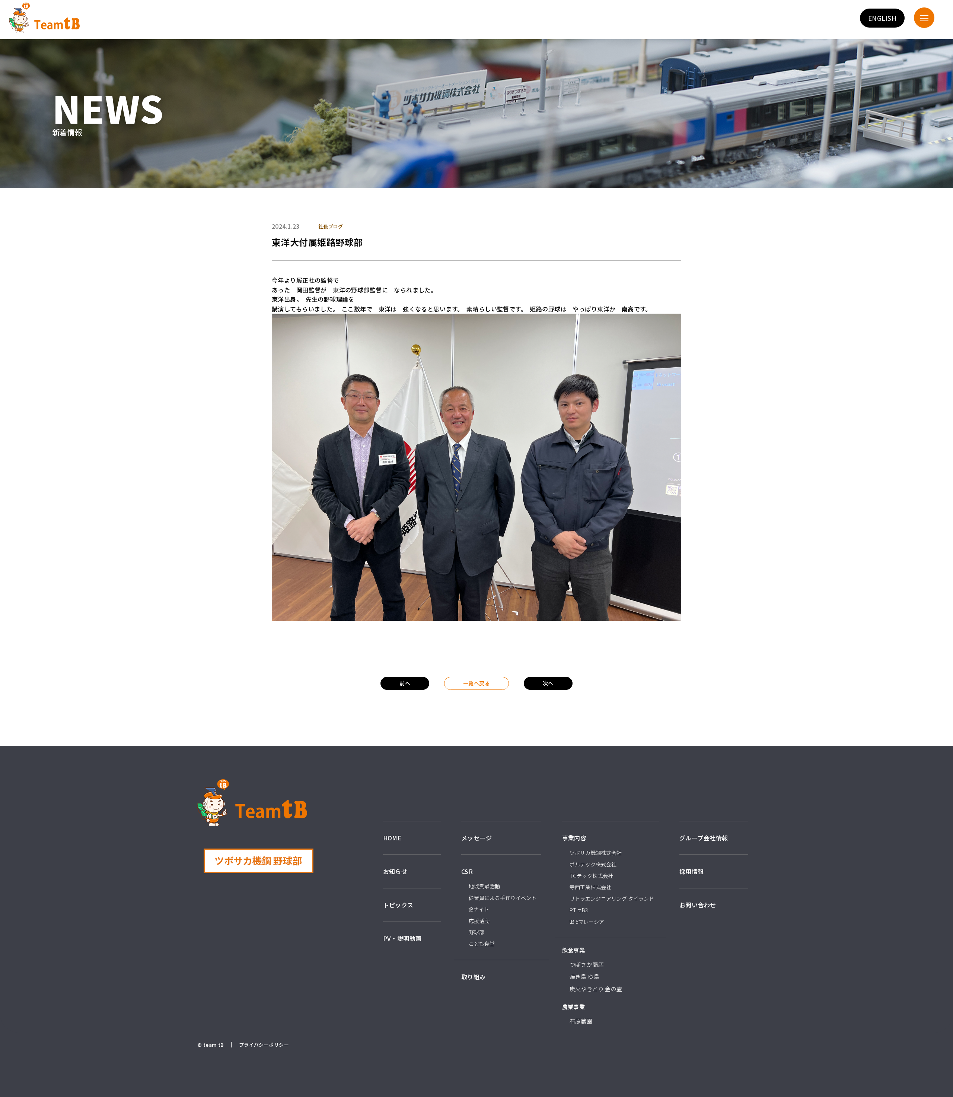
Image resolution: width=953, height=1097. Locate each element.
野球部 (476, 932)
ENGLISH (882, 18)
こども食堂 (482, 943)
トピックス (398, 904)
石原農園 (581, 1021)
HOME (392, 837)
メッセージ (476, 837)
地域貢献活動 (484, 886)
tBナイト (479, 909)
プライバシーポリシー (264, 1044)
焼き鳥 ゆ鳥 (585, 976)
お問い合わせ (697, 904)
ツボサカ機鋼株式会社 (596, 852)
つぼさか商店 (587, 964)
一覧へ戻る (476, 683)
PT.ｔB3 (579, 910)
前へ (404, 683)
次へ (548, 683)
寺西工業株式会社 (590, 887)
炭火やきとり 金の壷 (596, 989)
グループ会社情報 (703, 837)
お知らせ (395, 871)
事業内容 (574, 837)
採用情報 (691, 871)
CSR (467, 871)
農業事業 (573, 1007)
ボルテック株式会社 (593, 864)
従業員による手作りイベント (502, 897)
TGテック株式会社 (591, 875)
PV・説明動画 (402, 938)
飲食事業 (573, 950)
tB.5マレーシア (587, 921)
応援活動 (479, 921)
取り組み (473, 976)
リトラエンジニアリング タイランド (612, 898)
